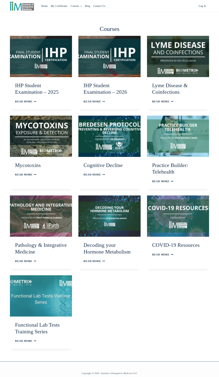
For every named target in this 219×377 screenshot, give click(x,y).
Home (44, 6)
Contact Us (99, 6)
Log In (202, 6)
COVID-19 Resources (176, 245)
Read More (25, 101)
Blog (87, 6)
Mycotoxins (28, 165)
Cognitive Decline (103, 165)
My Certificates (59, 6)
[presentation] (41, 56)
